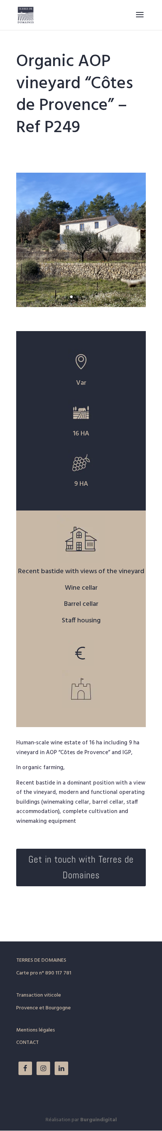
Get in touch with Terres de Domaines (81, 867)
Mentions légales (35, 1030)
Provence (27, 1008)
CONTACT (27, 1042)
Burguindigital (98, 1120)
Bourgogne (58, 1008)
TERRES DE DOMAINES (41, 960)
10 (110, 296)
